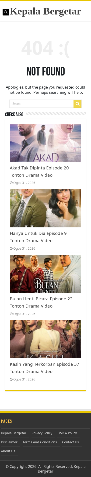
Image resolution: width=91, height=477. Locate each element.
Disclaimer (9, 442)
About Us (8, 451)
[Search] (77, 104)
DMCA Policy (67, 433)
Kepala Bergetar (45, 11)
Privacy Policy (42, 433)
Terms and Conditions (40, 442)
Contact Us (70, 442)
